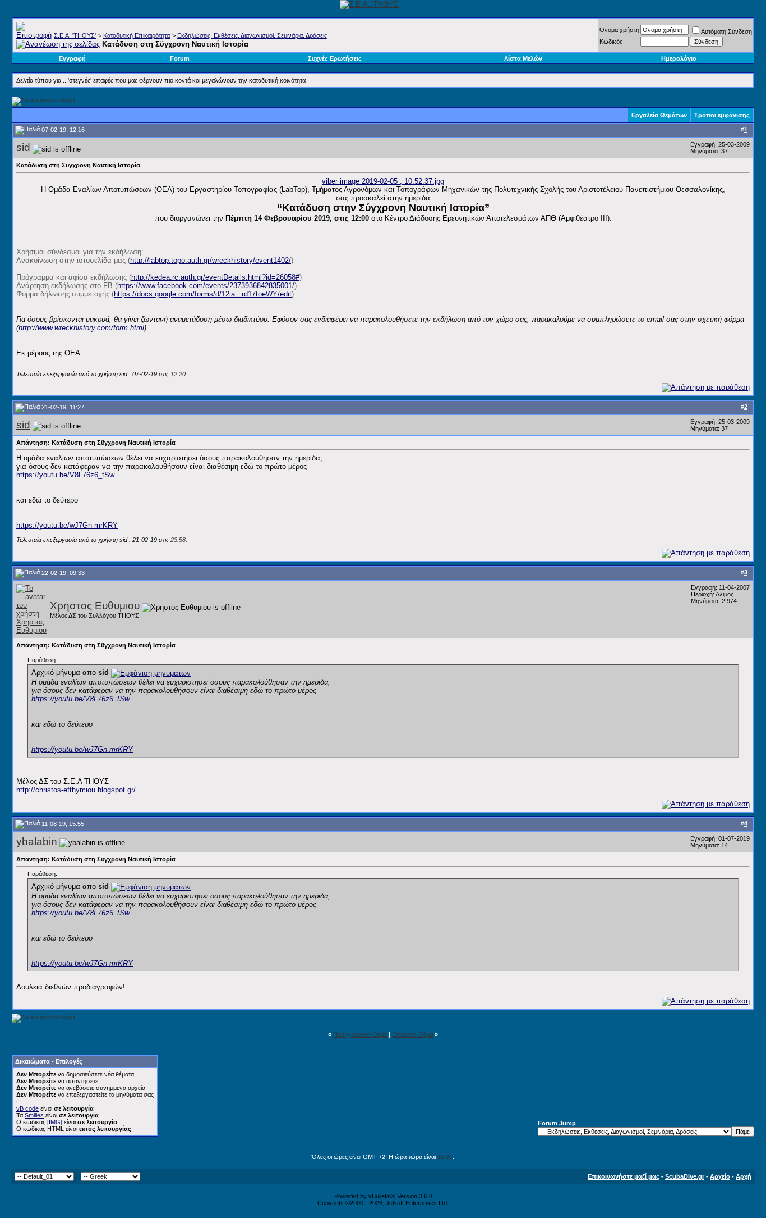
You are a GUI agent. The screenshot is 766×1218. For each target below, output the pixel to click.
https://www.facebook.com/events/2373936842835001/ (205, 285)
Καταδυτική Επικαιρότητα (136, 35)
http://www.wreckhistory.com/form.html (81, 327)
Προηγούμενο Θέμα (360, 1034)
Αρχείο (720, 1176)
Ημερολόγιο (678, 58)
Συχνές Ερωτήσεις (335, 58)
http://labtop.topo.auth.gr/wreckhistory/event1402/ (210, 260)
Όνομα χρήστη (619, 29)
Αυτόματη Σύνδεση (726, 31)
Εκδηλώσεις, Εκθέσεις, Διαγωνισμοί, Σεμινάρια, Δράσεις (252, 35)
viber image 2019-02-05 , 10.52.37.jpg (383, 181)
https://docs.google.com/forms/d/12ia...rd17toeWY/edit (203, 294)
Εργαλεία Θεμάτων (659, 115)
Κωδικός (610, 41)
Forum (180, 58)
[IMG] (54, 1122)
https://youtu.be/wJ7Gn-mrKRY (67, 525)
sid (23, 147)
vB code (27, 1108)
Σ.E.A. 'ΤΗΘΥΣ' (75, 35)
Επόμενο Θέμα (412, 1034)
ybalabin (36, 841)
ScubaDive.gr (684, 1176)
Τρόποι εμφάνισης (722, 115)
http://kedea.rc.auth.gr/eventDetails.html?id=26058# (215, 277)
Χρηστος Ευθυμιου (95, 606)
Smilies (34, 1115)
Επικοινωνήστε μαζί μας (623, 1176)
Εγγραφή (72, 58)
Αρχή (743, 1176)
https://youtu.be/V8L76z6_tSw (65, 475)
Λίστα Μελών (523, 58)
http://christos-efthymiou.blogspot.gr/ (76, 790)
